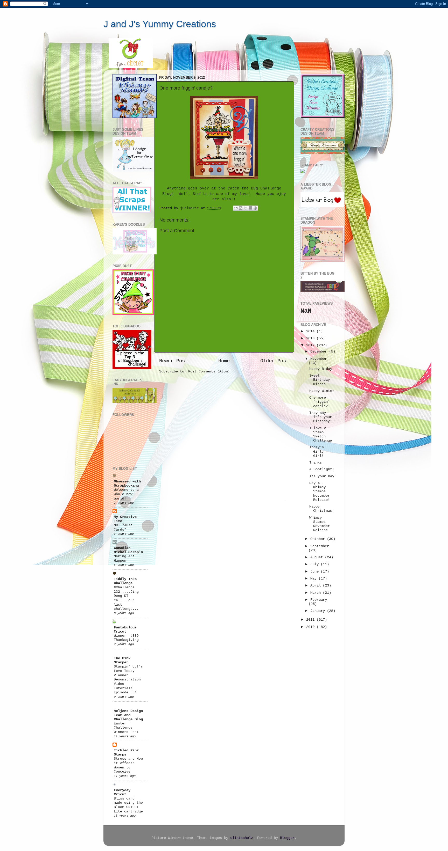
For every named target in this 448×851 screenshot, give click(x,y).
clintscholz (241, 838)
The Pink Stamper (122, 660)
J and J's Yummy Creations (159, 24)
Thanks (315, 463)
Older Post (274, 361)
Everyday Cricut (122, 792)
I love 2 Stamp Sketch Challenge (320, 434)
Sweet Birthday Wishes (319, 380)
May (314, 579)
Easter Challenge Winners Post (126, 728)
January (318, 611)
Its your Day (321, 476)
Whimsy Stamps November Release (319, 524)
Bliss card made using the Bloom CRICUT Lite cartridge (128, 805)
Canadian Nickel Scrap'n (128, 550)
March (316, 593)
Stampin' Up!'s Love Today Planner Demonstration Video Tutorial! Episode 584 (128, 679)
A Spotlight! (321, 469)
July (315, 564)
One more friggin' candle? (319, 402)
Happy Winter (321, 391)
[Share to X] (245, 208)
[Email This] (235, 208)
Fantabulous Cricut (125, 630)
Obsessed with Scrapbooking (127, 484)
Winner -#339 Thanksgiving (126, 638)
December (319, 352)
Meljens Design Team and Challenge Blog (128, 715)
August (317, 557)
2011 (311, 620)
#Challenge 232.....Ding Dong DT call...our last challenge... (126, 598)
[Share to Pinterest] (255, 208)
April (316, 586)
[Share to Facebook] (250, 208)
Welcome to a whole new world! (126, 494)
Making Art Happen (124, 558)
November (318, 359)
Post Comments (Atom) (209, 371)
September (319, 546)
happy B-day (320, 369)
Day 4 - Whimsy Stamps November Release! (319, 491)
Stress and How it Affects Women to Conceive (128, 765)
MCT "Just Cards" (123, 527)
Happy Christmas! (321, 509)
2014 (311, 331)
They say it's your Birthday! (320, 417)
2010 (311, 627)
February (318, 600)
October (318, 539)
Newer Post (173, 361)
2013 (311, 338)
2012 (311, 345)
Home (224, 361)
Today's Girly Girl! (316, 451)
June (315, 572)
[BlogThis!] (240, 208)
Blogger (287, 838)
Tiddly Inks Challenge (125, 581)
